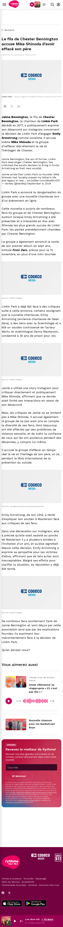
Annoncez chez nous (49, 885)
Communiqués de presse (14, 885)
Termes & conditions (12, 879)
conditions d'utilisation (14, 802)
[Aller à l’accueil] (14, 7)
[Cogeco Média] (40, 858)
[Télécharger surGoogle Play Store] (35, 903)
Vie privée (28, 879)
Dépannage (40, 879)
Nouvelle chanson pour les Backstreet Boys (42, 724)
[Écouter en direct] (32, 4)
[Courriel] (18, 106)
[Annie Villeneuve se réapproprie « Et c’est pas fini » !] (15, 682)
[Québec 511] (58, 860)
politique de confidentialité (28, 800)
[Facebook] (5, 106)
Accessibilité (27, 882)
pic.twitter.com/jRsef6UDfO (43, 180)
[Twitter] (11, 106)
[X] (9, 893)
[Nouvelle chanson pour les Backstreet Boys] (15, 724)
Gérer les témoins (11, 882)
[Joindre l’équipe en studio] (44, 4)
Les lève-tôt (32, 919)
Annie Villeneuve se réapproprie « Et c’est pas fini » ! (43, 688)
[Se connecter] (58, 4)
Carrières (32, 885)
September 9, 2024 (39, 183)
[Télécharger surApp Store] (12, 903)
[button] (15, 921)
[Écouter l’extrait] (8, 701)
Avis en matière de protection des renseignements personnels (33, 792)
